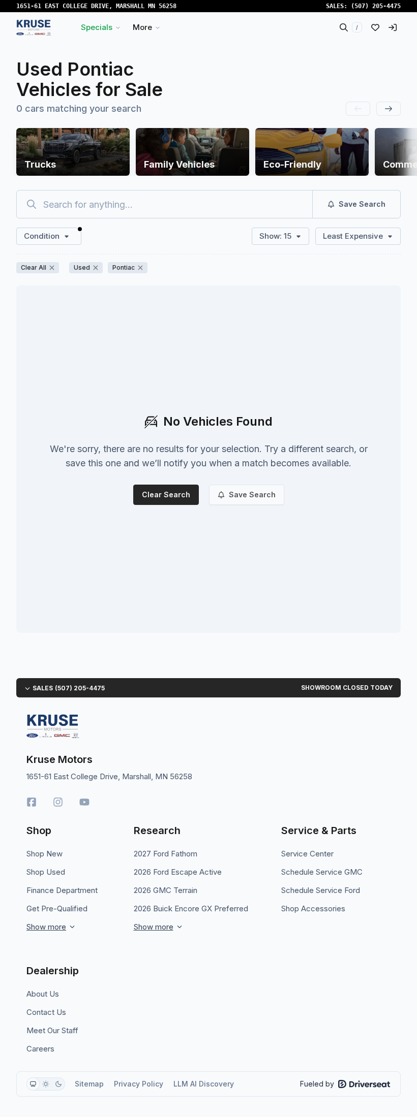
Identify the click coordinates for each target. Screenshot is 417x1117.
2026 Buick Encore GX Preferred (191, 908)
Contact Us (46, 1012)
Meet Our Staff (52, 1030)
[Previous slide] (358, 109)
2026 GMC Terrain (165, 890)
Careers (40, 1049)
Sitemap (89, 1083)
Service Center (307, 853)
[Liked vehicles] (375, 27)
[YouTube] (84, 802)
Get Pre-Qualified (56, 908)
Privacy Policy (138, 1083)
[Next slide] (388, 109)
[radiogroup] (46, 1084)
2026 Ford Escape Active (178, 872)
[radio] (33, 1084)
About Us (42, 994)
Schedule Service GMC (322, 872)
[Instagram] (58, 802)
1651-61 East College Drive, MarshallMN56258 (96, 6)
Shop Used (45, 872)
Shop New (44, 853)
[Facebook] (31, 802)
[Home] (33, 27)
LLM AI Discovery (203, 1083)
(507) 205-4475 (376, 6)
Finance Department (62, 890)
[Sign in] (392, 27)
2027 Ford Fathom (165, 853)
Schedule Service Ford (320, 890)
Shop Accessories (313, 908)
